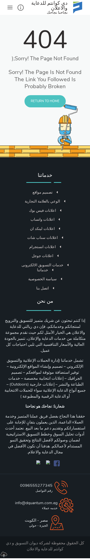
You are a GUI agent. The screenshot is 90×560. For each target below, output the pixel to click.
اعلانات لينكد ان (42, 228)
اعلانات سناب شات (42, 237)
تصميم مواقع (42, 192)
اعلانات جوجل (42, 255)
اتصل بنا (42, 288)
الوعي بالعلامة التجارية (42, 201)
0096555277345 (36, 485)
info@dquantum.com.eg (36, 503)
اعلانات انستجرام (42, 246)
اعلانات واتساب (42, 219)
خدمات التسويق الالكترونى (42, 265)
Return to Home (45, 101)
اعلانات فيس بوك (42, 210)
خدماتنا (42, 270)
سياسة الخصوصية (42, 279)
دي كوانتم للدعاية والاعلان (35, 546)
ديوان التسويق (26, 543)
